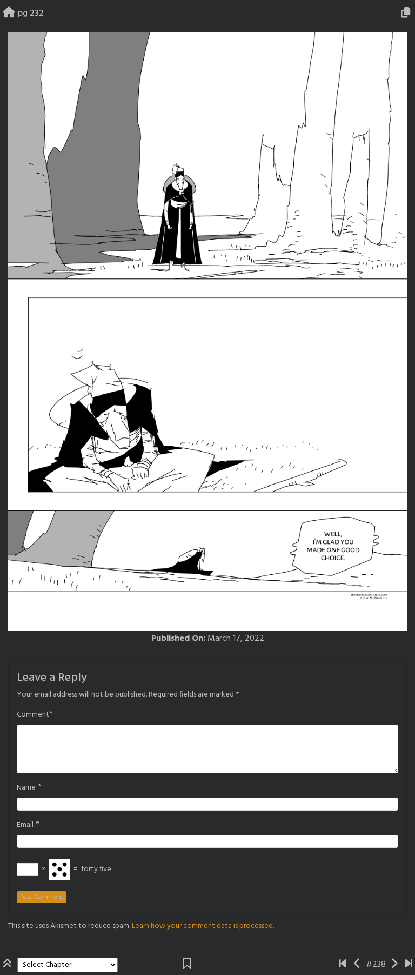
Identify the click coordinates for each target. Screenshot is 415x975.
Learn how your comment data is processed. (203, 926)
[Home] (9, 13)
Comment (33, 714)
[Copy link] (407, 13)
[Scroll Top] (8, 965)
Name (26, 787)
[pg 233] (394, 965)
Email (25, 825)
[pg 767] (409, 965)
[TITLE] (343, 965)
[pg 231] (357, 965)
